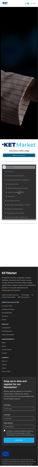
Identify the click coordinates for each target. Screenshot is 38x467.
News (3, 342)
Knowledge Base (7, 312)
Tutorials (4, 353)
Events (4, 346)
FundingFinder (6, 327)
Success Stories (6, 349)
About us (4, 361)
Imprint (4, 368)
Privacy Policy (6, 371)
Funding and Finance (8, 309)
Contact (4, 364)
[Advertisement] (19, 246)
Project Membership (8, 334)
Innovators (5, 316)
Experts (4, 319)
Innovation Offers (7, 306)
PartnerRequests (7, 331)
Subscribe (19, 440)
